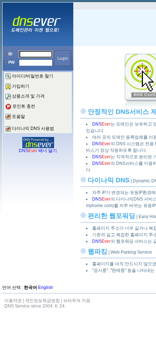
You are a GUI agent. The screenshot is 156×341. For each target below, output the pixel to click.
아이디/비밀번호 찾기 (32, 76)
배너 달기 (38, 150)
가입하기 (20, 86)
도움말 (18, 116)
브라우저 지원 (76, 300)
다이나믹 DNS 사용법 (33, 128)
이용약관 (13, 300)
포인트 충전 (23, 106)
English (45, 287)
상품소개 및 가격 (28, 96)
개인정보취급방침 (42, 300)
